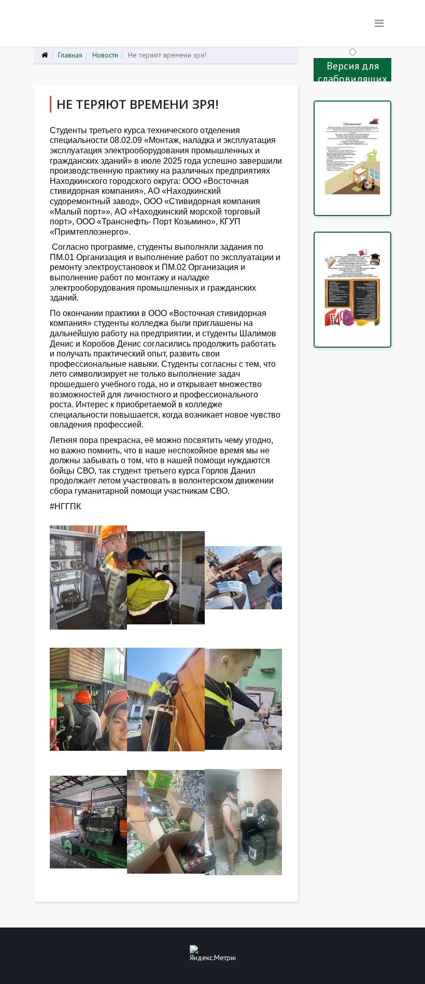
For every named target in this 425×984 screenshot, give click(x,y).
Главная (70, 55)
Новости (105, 55)
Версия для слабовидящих (352, 70)
